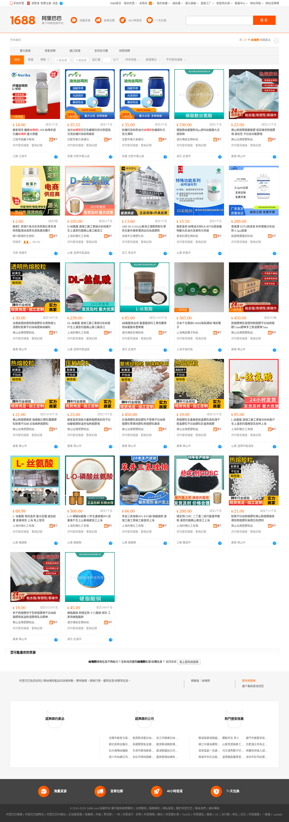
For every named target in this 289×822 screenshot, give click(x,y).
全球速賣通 (75, 814)
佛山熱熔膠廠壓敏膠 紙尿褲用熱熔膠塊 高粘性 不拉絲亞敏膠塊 (253, 132)
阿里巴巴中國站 (56, 814)
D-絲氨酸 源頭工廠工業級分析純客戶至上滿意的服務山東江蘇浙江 (89, 228)
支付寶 (225, 814)
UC (217, 814)
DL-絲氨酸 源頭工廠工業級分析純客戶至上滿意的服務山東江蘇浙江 (88, 325)
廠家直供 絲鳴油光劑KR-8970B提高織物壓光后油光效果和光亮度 (199, 228)
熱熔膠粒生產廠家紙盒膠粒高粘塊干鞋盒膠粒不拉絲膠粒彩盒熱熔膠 (198, 421)
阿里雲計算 (172, 814)
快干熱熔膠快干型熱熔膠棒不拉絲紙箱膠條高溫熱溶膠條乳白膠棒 (34, 615)
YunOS (186, 814)
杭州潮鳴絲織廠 (118, 750)
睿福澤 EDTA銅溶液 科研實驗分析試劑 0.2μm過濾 (253, 228)
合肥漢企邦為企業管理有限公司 (265, 744)
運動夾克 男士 (230, 738)
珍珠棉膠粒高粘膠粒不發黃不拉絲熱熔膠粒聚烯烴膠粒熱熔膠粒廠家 (143, 421)
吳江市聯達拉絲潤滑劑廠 (171, 738)
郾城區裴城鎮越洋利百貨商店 (216, 738)
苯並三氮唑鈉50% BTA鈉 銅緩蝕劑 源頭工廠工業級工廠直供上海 (144, 518)
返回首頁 (171, 661)
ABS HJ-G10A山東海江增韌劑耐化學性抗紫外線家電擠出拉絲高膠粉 (144, 228)
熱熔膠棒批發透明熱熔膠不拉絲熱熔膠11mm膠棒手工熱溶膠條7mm (253, 325)
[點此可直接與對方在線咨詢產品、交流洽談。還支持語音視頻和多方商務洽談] (56, 157)
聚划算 (108, 814)
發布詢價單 (249, 680)
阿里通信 (198, 814)
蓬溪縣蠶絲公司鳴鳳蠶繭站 (172, 750)
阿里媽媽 (149, 814)
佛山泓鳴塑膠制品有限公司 (243, 139)
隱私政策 (168, 808)
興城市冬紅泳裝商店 (210, 757)
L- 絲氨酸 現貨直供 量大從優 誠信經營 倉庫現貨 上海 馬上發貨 (34, 518)
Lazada (277, 814)
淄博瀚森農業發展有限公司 (238, 757)
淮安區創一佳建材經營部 (213, 750)
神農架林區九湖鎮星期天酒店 (263, 750)
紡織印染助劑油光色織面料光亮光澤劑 (143, 132)
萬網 (209, 814)
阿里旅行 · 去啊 (132, 814)
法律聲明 (140, 808)
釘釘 (243, 814)
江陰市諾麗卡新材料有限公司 (25, 139)
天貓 (98, 814)
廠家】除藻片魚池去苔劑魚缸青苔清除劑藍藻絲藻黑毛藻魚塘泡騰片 (34, 228)
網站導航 (214, 808)
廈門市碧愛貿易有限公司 (261, 738)
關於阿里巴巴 (184, 808)
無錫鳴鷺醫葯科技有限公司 (243, 236)
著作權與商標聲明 (122, 808)
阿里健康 (254, 814)
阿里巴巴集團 (14, 814)
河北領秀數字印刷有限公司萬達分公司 (245, 750)
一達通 (266, 814)
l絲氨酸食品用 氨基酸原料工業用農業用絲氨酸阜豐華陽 (144, 325)
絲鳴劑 (206, 680)
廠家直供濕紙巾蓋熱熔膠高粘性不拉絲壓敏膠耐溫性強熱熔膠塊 (89, 421)
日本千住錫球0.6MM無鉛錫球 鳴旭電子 (199, 325)
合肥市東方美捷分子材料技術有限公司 (79, 139)
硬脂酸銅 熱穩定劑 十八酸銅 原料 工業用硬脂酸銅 (89, 615)
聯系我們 (200, 808)
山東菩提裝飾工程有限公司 (238, 744)
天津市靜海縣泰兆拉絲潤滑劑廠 (151, 750)
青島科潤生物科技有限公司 (189, 236)
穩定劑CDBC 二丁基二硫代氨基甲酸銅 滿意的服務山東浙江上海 (198, 518)
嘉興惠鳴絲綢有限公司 (169, 757)
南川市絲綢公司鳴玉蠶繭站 (125, 757)
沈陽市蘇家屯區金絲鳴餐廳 (125, 738)
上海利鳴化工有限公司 (79, 236)
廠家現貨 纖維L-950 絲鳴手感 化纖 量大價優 (34, 132)
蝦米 (160, 814)
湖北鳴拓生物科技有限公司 (189, 139)
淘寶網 (89, 814)
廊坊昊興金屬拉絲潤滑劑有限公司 (129, 744)
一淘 (117, 814)
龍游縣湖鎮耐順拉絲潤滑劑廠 (173, 744)
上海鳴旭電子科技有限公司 (189, 332)
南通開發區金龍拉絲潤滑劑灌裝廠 (153, 744)
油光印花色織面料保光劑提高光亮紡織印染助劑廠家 (89, 132)
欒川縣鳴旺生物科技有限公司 (25, 236)
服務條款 (154, 808)
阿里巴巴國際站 (34, 814)
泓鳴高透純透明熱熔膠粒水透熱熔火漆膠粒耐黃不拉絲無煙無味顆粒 (34, 325)
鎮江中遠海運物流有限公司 (214, 744)
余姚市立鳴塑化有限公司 (134, 236)
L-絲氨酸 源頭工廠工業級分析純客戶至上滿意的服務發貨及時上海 (253, 421)
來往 (235, 814)
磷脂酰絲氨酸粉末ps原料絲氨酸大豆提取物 (198, 132)
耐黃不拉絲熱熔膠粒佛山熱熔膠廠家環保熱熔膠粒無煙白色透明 (253, 518)
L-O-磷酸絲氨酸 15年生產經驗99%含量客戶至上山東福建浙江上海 (89, 518)
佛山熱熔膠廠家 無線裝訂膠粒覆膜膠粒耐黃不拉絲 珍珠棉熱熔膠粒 (35, 421)
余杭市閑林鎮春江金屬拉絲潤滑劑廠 (154, 757)
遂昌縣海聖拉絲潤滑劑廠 (147, 738)
